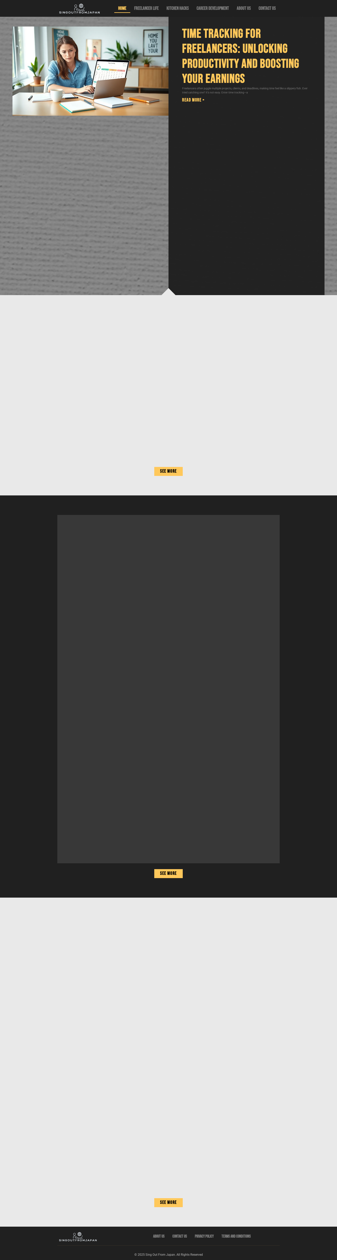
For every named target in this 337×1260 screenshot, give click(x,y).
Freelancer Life (146, 8)
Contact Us (267, 8)
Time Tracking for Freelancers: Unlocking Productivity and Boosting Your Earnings (240, 56)
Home (122, 8)
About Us (244, 8)
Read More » (193, 100)
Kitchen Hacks (178, 8)
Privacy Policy (204, 1236)
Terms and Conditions (236, 1236)
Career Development (213, 8)
